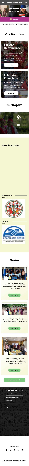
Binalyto (10, 461)
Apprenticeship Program (12, 397)
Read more (11, 65)
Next (28, 208)
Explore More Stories (14, 380)
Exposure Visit (9, 394)
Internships (9, 400)
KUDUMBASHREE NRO (14, 2)
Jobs (7, 407)
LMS (7, 404)
